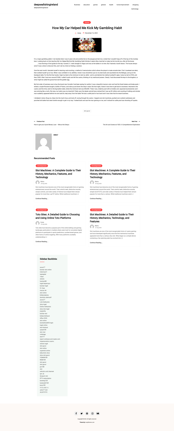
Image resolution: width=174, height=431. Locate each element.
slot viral (42, 332)
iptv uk (42, 374)
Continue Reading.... (42, 198)
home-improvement (123, 5)
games (95, 5)
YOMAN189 (43, 357)
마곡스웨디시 (44, 387)
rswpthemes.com (89, 422)
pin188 (42, 367)
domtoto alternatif (45, 297)
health (111, 5)
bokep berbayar (45, 316)
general (103, 5)
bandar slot (43, 313)
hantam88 (43, 281)
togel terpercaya (45, 283)
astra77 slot (43, 390)
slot (41, 369)
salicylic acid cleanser (47, 371)
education (86, 5)
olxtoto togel (44, 344)
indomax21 (43, 272)
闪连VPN (43, 311)
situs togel (43, 304)
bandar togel (44, 286)
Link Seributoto (45, 302)
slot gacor (87, 111)
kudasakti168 (44, 383)
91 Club (42, 288)
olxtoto (42, 279)
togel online (43, 325)
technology (134, 9)
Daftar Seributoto (45, 306)
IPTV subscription (45, 378)
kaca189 (42, 385)
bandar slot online (45, 270)
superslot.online (45, 350)
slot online (43, 293)
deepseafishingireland (46, 4)
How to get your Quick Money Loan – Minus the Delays (51, 125)
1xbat (42, 276)
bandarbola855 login (46, 323)
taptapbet (43, 274)
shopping (135, 5)
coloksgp (43, 334)
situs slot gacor (45, 355)
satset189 (43, 330)
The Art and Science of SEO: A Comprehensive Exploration (121, 125)
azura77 (42, 267)
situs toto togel (44, 309)
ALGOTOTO (43, 392)
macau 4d (43, 290)
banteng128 (44, 380)
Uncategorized (41, 166)
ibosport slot (44, 376)
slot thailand (44, 327)
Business (77, 5)
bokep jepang (44, 295)
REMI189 (43, 360)
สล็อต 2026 (43, 318)
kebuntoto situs (45, 353)
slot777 (42, 337)
